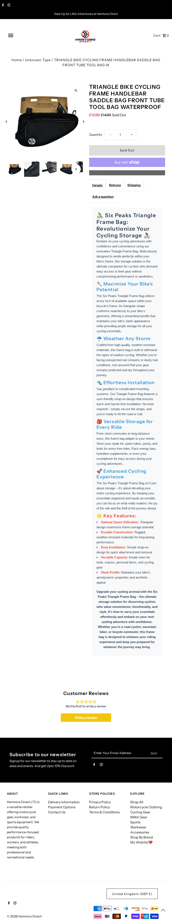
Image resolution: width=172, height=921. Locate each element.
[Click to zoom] (76, 90)
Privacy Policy (100, 802)
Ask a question (103, 197)
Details (97, 185)
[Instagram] (8, 5)
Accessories (139, 832)
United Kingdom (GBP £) (132, 894)
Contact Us (56, 812)
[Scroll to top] (163, 910)
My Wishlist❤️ (141, 842)
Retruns (115, 185)
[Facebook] (2, 5)
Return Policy (99, 807)
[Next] (83, 121)
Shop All (136, 802)
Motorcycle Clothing (146, 807)
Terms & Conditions (104, 812)
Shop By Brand (141, 837)
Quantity (95, 135)
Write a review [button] (86, 718)
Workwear (138, 827)
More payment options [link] (127, 173)
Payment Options (62, 807)
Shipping (134, 185)
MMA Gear (138, 817)
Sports (135, 822)
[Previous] (6, 121)
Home (17, 60)
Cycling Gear (140, 812)
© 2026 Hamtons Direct (24, 916)
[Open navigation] (19, 35)
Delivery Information (64, 802)
